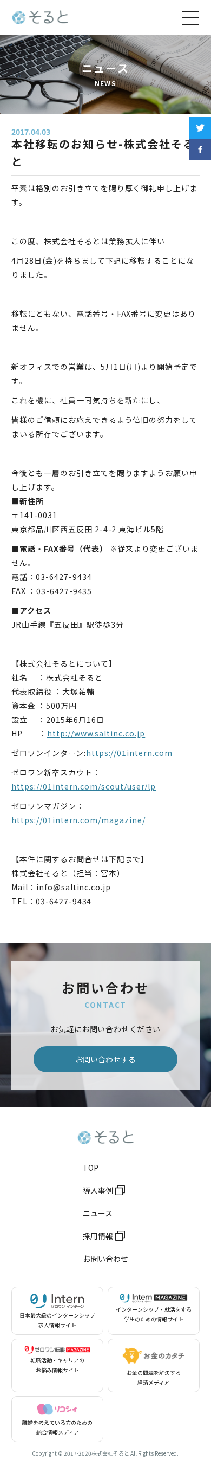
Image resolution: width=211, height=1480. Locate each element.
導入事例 (98, 1190)
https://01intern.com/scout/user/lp (83, 786)
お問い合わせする (105, 1059)
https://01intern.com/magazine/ (78, 819)
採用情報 (98, 1235)
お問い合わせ (105, 1258)
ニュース (98, 1213)
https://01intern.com (129, 752)
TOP (90, 1167)
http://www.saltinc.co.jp (96, 733)
